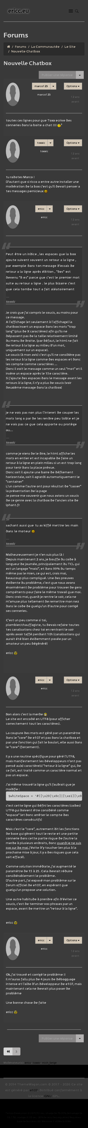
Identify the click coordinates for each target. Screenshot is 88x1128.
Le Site (70, 46)
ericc (41, 208)
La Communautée (45, 46)
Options (72, 86)
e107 (34, 1090)
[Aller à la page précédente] (8, 1051)
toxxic (41, 142)
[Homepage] (8, 46)
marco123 (41, 86)
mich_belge (49, 1062)
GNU (47, 1096)
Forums (20, 46)
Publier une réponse (57, 75)
